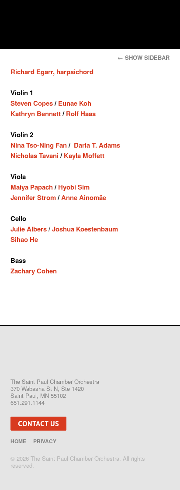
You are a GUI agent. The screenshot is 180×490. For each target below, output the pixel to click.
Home (18, 441)
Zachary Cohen (33, 271)
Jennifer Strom (34, 197)
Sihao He (24, 239)
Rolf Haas (81, 113)
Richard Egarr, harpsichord (51, 71)
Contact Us (38, 424)
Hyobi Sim (74, 187)
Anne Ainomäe (83, 197)
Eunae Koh (74, 103)
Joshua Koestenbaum (85, 229)
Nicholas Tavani (34, 155)
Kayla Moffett (84, 155)
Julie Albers (28, 229)
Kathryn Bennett (35, 113)
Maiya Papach (31, 187)
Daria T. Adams (97, 145)
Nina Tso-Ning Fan (39, 145)
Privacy (44, 441)
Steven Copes (32, 103)
